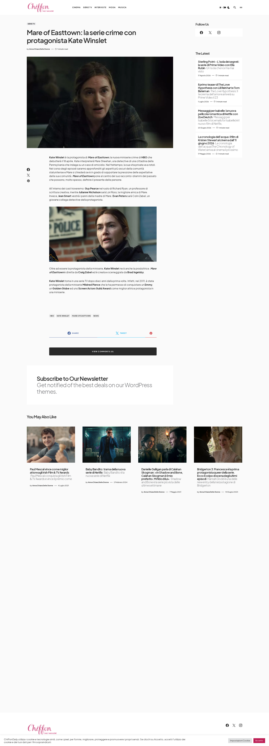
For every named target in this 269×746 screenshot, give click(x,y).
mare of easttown (81, 316)
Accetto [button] (259, 740)
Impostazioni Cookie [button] (240, 740)
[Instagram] (219, 32)
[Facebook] (201, 32)
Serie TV (31, 24)
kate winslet (63, 316)
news (96, 316)
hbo (52, 316)
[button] (224, 7)
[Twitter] (210, 32)
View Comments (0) (103, 351)
